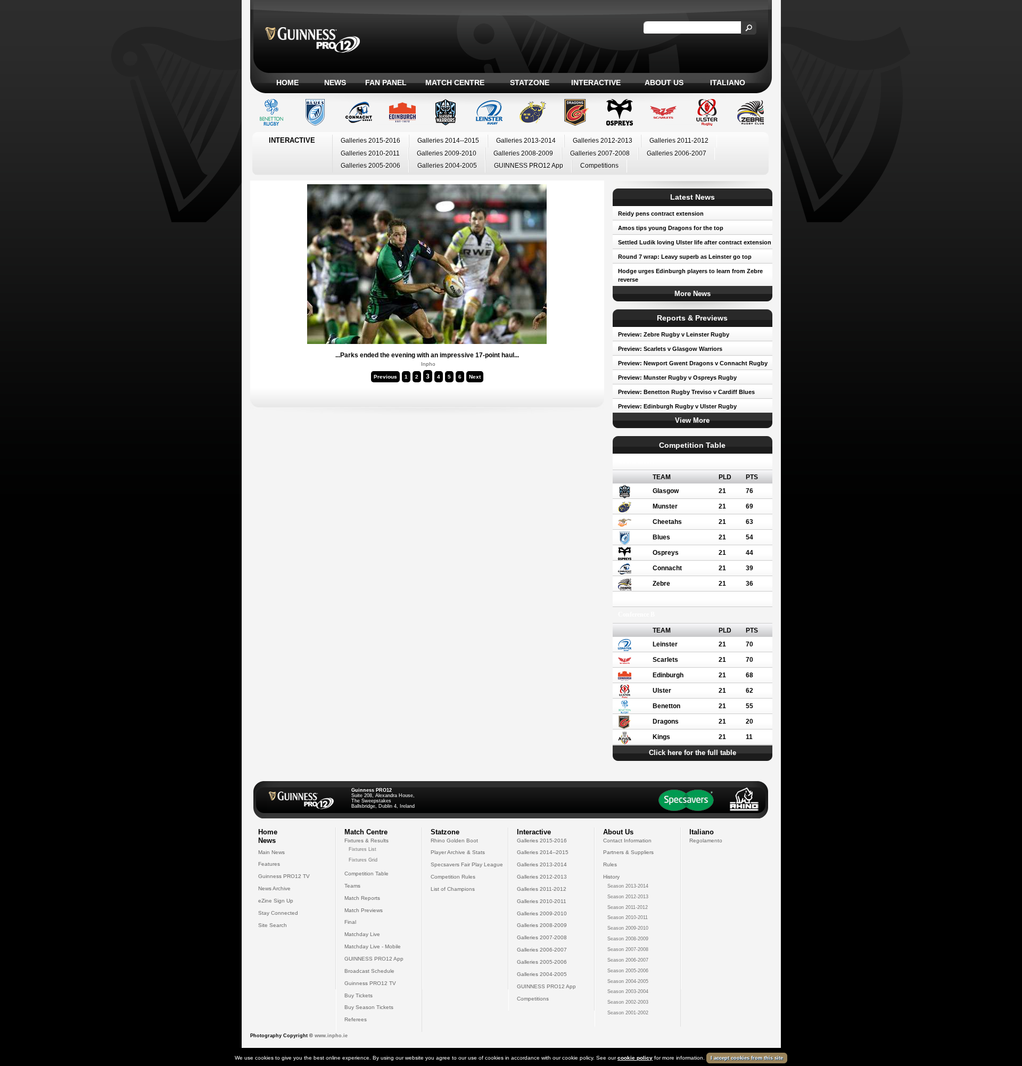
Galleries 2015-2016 (370, 140)
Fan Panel (386, 82)
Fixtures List (362, 849)
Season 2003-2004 (627, 991)
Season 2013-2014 (627, 886)
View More (692, 420)
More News (692, 294)
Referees (355, 1019)
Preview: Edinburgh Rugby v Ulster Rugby (677, 406)
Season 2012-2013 (627, 896)
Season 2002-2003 (627, 1002)
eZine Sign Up (275, 901)
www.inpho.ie (331, 1035)
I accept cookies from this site (747, 1058)
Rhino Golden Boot (454, 840)
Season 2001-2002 (627, 1012)
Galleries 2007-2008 (600, 153)
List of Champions (453, 889)
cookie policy (635, 1058)
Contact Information (627, 840)
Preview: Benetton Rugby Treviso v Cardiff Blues (686, 392)
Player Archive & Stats (458, 852)
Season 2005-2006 (627, 970)
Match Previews (363, 910)
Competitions (599, 165)
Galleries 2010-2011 (370, 153)
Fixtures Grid (363, 860)
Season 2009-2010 (627, 928)
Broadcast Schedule (369, 971)
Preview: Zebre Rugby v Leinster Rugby (673, 334)
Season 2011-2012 (627, 907)
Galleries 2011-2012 (678, 140)
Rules (610, 864)
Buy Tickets (358, 995)
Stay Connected (278, 913)
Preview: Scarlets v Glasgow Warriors (670, 349)
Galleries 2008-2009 (523, 153)
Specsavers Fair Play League (467, 864)
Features (269, 864)
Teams (352, 886)
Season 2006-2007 (627, 960)
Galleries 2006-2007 (676, 153)
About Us (664, 82)
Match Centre (454, 82)
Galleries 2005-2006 (370, 165)
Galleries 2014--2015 (448, 140)
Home (287, 82)
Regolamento (705, 840)
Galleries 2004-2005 (447, 165)
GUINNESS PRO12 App (528, 165)
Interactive (596, 82)
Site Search (272, 925)
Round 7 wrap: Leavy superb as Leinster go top (685, 256)
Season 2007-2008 (627, 949)
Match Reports (362, 898)
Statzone (529, 82)
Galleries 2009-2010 (446, 153)
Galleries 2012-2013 (602, 140)
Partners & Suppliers (628, 852)
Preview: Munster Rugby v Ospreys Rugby (677, 377)
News (335, 82)
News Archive (274, 888)
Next (475, 377)
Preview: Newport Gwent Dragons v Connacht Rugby (693, 363)
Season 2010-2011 (627, 917)
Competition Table (366, 873)
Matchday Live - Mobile (372, 946)
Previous (385, 377)
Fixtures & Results (366, 840)
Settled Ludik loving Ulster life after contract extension (694, 242)
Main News (271, 852)
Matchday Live (362, 934)
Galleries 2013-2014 (526, 140)
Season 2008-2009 (627, 938)
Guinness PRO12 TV (284, 876)
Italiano (727, 82)
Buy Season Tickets (368, 1007)
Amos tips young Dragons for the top (670, 228)
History (611, 877)
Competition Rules (453, 877)
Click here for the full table (692, 753)
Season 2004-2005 (627, 981)
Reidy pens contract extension (661, 213)
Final (350, 922)
